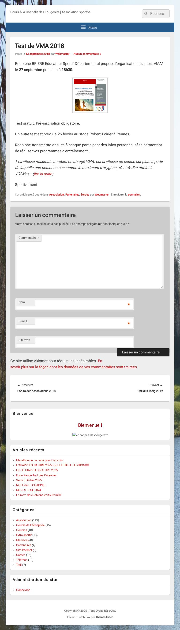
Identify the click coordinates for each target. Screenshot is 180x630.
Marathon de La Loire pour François (39, 460)
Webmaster (62, 53)
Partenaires (72, 194)
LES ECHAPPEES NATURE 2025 (37, 470)
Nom (22, 302)
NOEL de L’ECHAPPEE (30, 485)
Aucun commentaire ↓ (87, 53)
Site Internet (24, 550)
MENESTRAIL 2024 (28, 490)
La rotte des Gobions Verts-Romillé (39, 495)
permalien (134, 194)
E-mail (23, 321)
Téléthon (21, 560)
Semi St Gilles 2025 (29, 480)
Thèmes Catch (104, 617)
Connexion (23, 590)
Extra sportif (24, 535)
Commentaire (29, 237)
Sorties (85, 194)
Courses (21, 530)
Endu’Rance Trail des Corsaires (36, 475)
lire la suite (43, 174)
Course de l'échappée (30, 525)
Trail (19, 565)
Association (56, 194)
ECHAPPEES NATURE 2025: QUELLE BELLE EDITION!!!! (52, 465)
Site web (24, 340)
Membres (22, 540)
